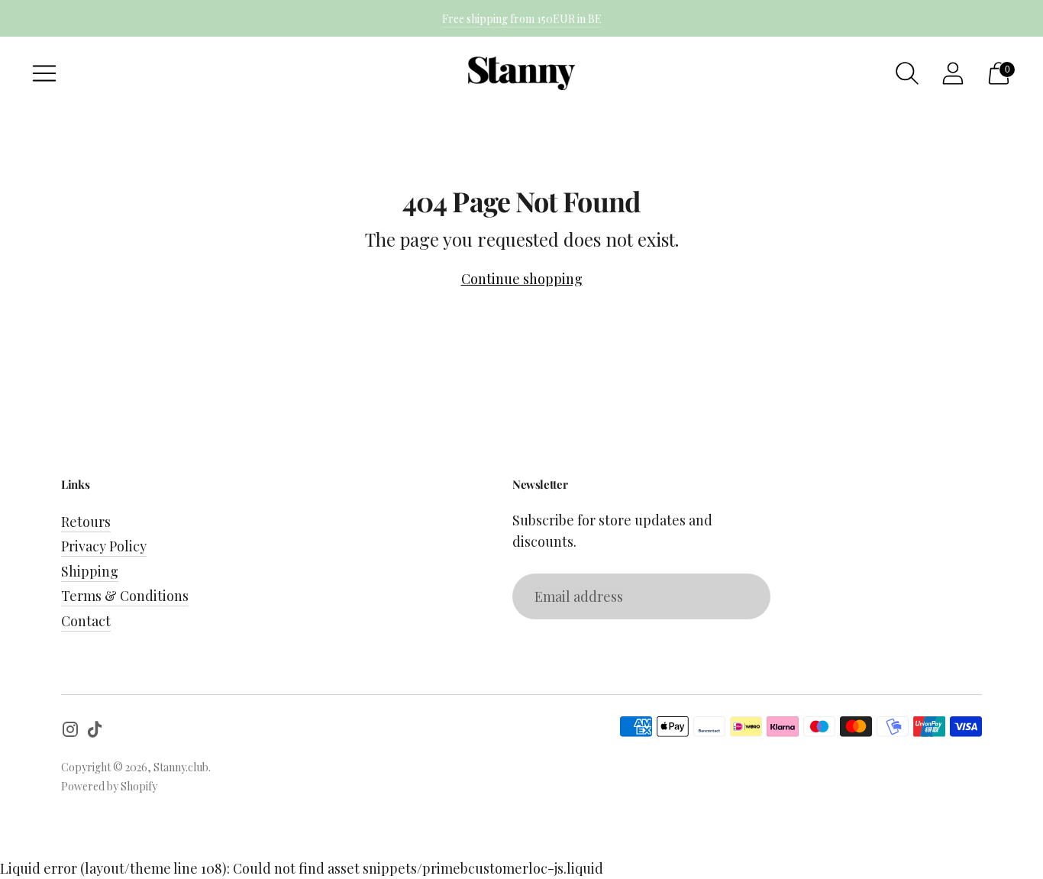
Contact (86, 621)
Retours (86, 521)
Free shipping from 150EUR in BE (522, 18)
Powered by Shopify (109, 786)
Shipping (89, 571)
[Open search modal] (907, 73)
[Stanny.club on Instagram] (70, 732)
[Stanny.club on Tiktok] (95, 732)
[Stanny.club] (521, 74)
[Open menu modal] (44, 73)
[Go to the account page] (953, 73)
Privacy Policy (104, 546)
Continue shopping (522, 279)
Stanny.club (180, 767)
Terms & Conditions (125, 596)
